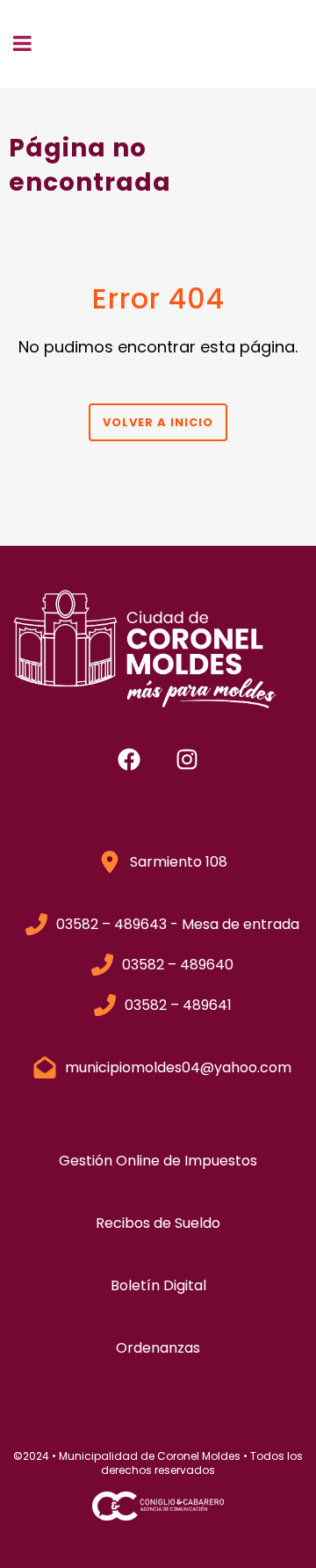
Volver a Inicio (158, 422)
